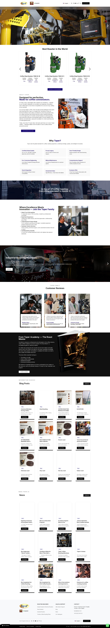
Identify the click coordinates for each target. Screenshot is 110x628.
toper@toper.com (77, 610)
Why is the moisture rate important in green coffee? (63, 583)
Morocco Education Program (45, 521)
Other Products (47, 8)
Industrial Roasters (41, 611)
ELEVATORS (80, 409)
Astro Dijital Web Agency (86, 626)
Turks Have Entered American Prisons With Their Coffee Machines (82, 440)
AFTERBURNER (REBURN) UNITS (25, 440)
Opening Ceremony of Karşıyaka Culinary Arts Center (27, 521)
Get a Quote (86, 3)
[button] (2, 25)
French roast (61, 440)
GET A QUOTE (87, 620)
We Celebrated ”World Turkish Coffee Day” (25, 552)
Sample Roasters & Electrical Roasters (45, 606)
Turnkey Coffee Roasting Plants (44, 614)
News (57, 611)
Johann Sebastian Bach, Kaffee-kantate (83, 521)
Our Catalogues (59, 614)
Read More (24, 417)
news (23, 518)
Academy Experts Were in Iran (63, 521)
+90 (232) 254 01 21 (78, 613)
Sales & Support (66, 8)
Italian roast (80, 470)
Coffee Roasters (37, 8)
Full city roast (62, 470)
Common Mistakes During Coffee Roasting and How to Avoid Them (27, 409)
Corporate (56, 8)
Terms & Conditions (30, 626)
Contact (75, 8)
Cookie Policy (38, 626)
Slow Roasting (44, 409)
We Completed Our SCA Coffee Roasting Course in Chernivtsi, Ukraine (45, 583)
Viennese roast (25, 470)
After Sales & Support (60, 606)
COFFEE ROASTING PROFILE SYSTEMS (63, 409)
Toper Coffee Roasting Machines (63, 552)
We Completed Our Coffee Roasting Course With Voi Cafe (27, 583)
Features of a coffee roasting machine (82, 583)
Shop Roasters (40, 609)
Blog (22, 406)
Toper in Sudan (81, 551)
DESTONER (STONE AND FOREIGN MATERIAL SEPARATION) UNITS (45, 440)
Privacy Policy (22, 626)
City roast (42, 470)
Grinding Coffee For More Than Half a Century (45, 552)
